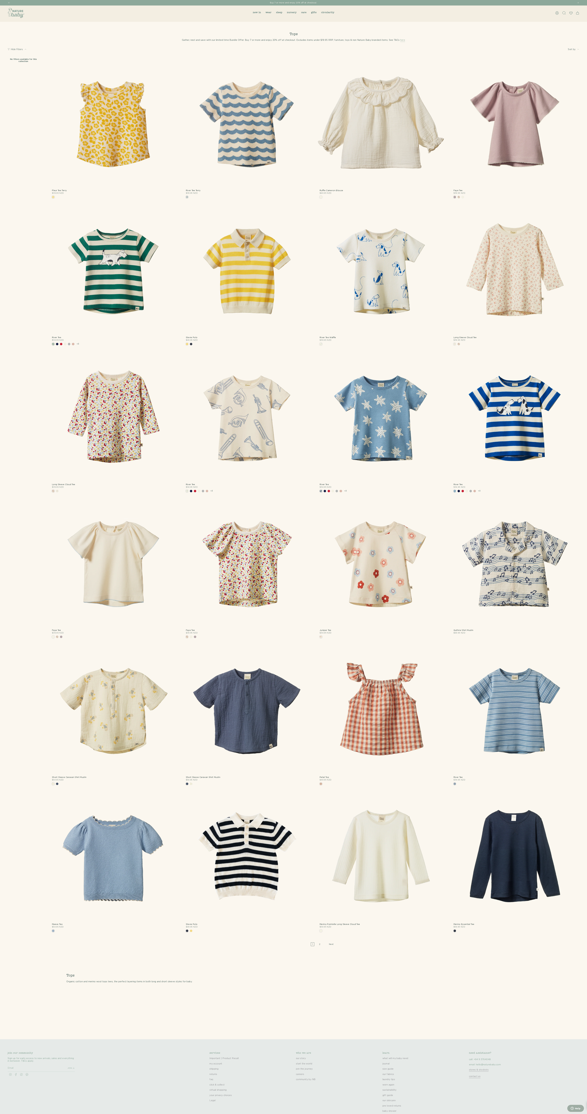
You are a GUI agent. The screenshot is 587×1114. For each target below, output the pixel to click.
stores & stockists (479, 1070)
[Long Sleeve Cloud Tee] (515, 270)
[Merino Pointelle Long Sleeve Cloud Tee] (381, 857)
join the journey (304, 1069)
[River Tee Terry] (247, 123)
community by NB (306, 1079)
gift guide (387, 1095)
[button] (257, 13)
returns (213, 1074)
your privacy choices (220, 1095)
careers (300, 1074)
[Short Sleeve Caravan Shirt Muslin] (113, 710)
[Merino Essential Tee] (515, 857)
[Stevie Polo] (247, 270)
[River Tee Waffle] (381, 270)
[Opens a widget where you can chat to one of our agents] (575, 1108)
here (402, 40)
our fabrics (388, 1074)
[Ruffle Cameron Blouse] (381, 123)
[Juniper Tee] (381, 563)
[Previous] (9, 2)
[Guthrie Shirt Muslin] (515, 563)
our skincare (389, 1100)
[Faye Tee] (515, 123)
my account (215, 1064)
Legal (212, 1100)
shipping (213, 1069)
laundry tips (388, 1079)
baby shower (389, 1111)
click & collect (217, 1085)
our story (301, 1058)
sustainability (389, 1090)
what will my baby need (395, 1058)
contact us (475, 1076)
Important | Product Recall (224, 1058)
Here (306, 3)
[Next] (578, 2)
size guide (388, 1069)
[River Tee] (113, 270)
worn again (388, 1085)
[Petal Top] (381, 710)
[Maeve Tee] (113, 857)
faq (211, 1079)
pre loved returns (391, 1106)
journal (385, 1064)
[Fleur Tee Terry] (113, 123)
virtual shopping (218, 1090)
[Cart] (577, 13)
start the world (304, 1064)
